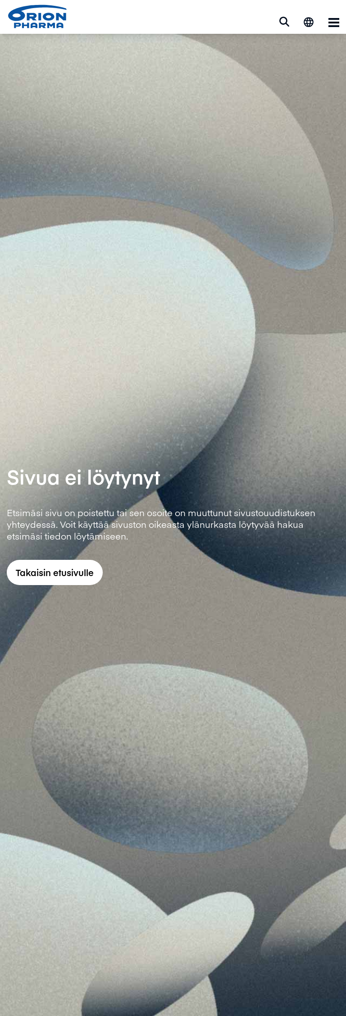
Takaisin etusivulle (55, 572)
